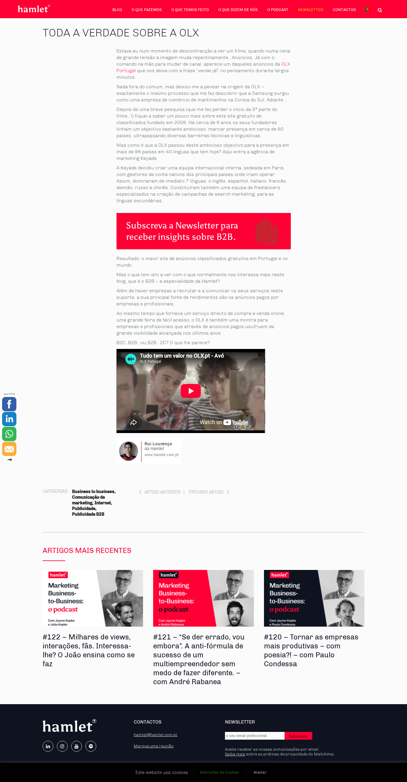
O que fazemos (147, 9)
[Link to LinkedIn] (48, 746)
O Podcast (277, 9)
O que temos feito (190, 9)
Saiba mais (235, 754)
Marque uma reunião (154, 746)
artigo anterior (163, 492)
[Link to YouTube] (76, 746)
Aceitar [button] (260, 772)
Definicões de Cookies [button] (219, 772)
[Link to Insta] (62, 746)
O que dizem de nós (238, 9)
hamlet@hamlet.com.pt (155, 734)
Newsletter (310, 9)
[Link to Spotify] (91, 746)
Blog (117, 9)
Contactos (344, 9)
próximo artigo (206, 492)
